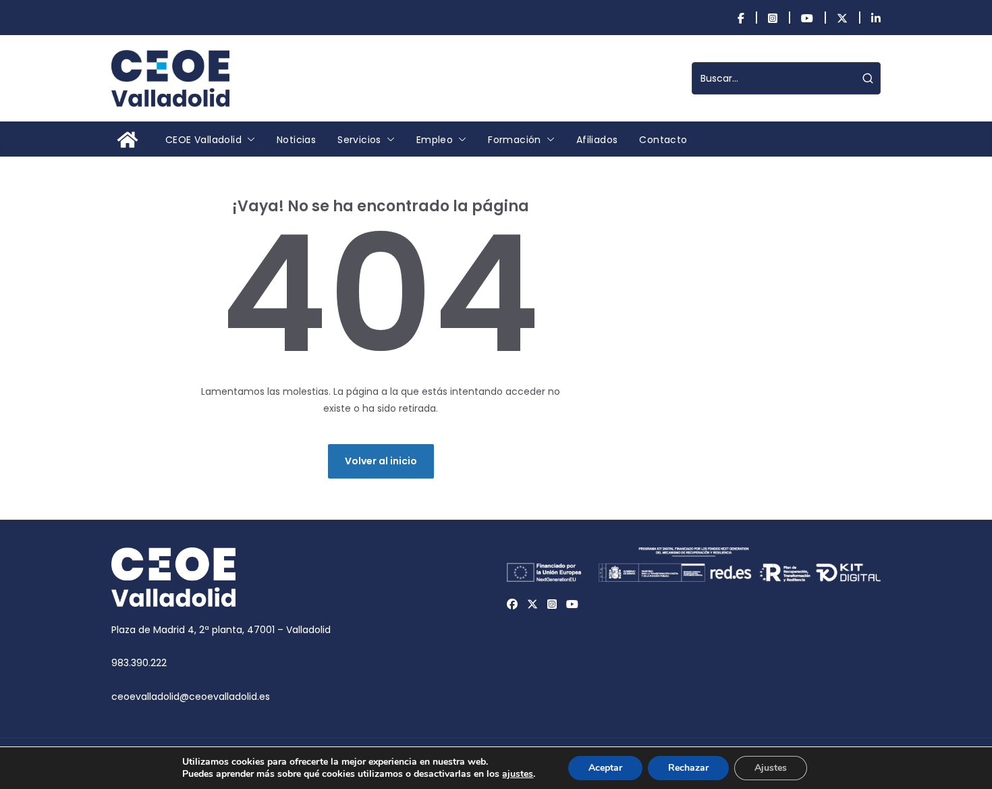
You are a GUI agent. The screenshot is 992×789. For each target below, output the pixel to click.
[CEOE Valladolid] (127, 140)
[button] (248, 139)
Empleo (434, 139)
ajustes (517, 774)
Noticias (296, 139)
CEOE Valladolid (203, 139)
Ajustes (770, 767)
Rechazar (688, 767)
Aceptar (605, 767)
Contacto (663, 139)
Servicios (359, 139)
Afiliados (597, 139)
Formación (514, 139)
